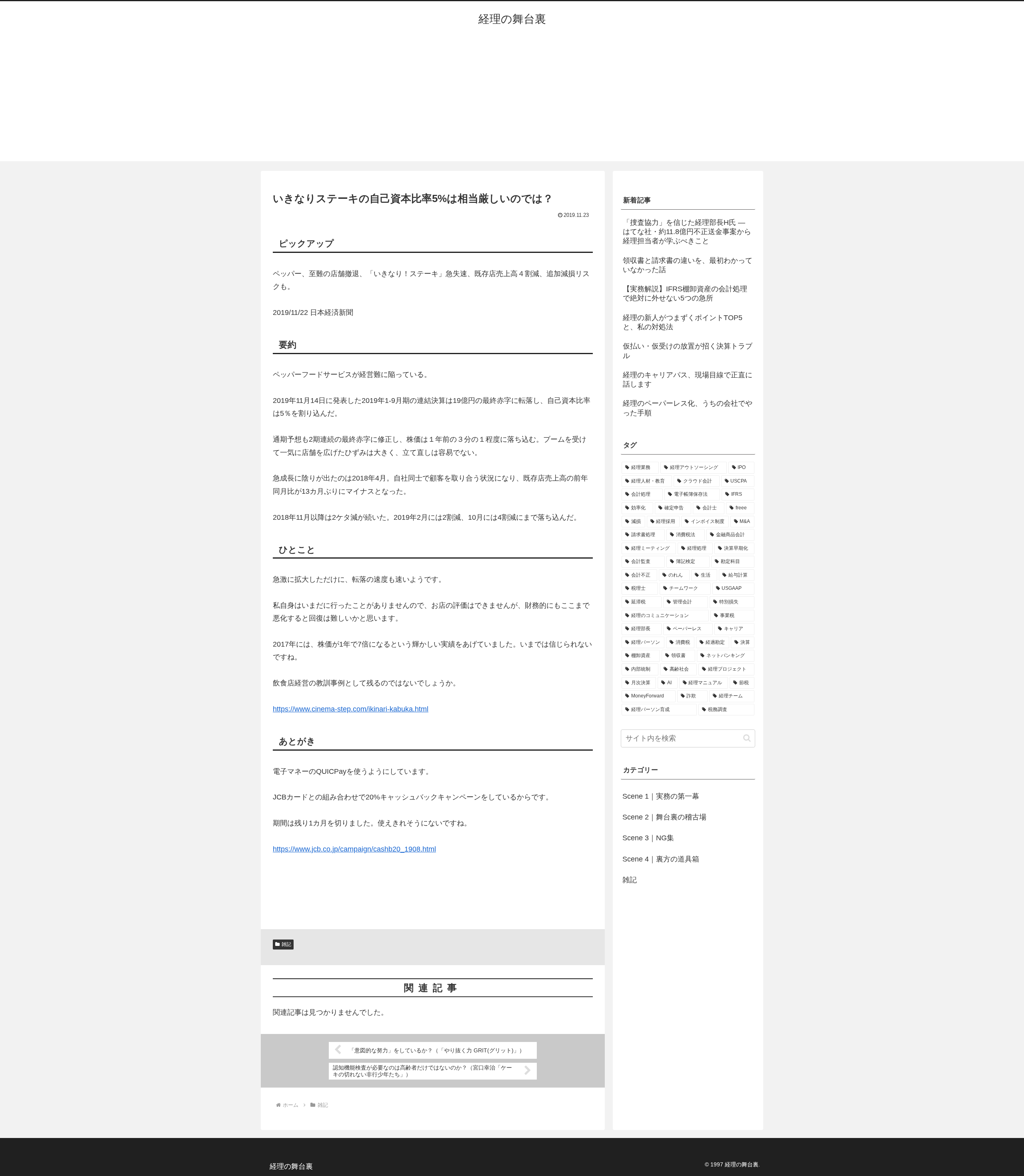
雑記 (286, 944)
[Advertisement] (512, 101)
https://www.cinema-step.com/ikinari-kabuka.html (350, 709)
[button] (747, 738)
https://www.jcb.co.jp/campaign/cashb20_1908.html (354, 849)
